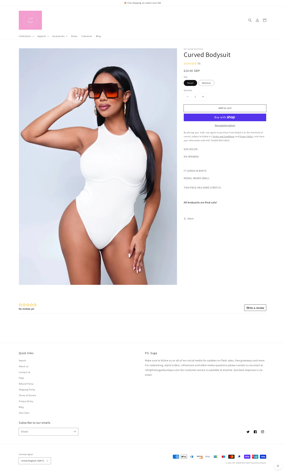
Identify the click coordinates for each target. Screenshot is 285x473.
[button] (250, 20)
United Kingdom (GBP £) (32, 460)
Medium (206, 82)
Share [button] (191, 218)
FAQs (21, 378)
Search (22, 360)
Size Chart (24, 412)
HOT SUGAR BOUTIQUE (241, 463)
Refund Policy (26, 383)
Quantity (188, 90)
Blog (21, 407)
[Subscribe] (74, 431)
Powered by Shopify (258, 463)
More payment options (225, 125)
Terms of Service (27, 395)
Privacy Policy (26, 401)
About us (24, 366)
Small (190, 82)
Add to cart (225, 108)
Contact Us (25, 372)
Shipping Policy (27, 389)
